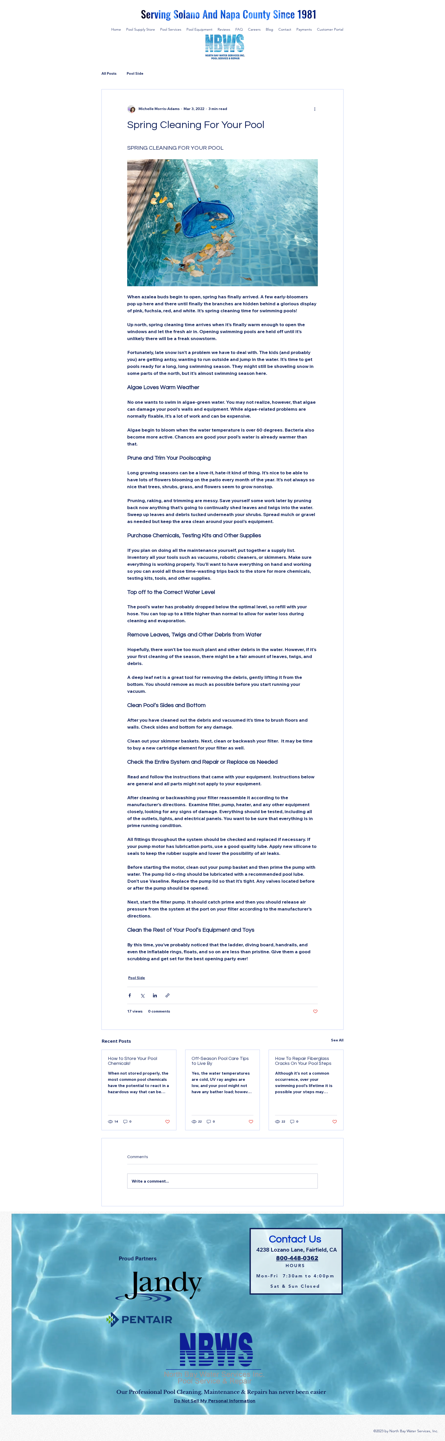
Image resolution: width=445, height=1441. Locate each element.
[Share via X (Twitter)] (142, 995)
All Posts (108, 73)
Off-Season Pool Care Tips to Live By (220, 1061)
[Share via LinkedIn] (154, 995)
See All (337, 1040)
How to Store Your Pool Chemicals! (132, 1061)
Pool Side (135, 73)
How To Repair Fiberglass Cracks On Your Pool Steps (303, 1061)
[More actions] (315, 109)
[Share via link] (167, 995)
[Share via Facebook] (129, 995)
